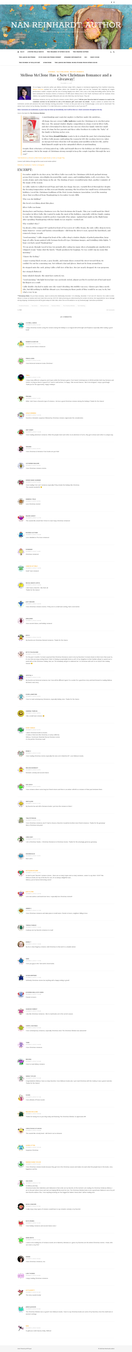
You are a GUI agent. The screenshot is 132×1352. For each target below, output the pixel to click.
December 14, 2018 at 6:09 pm (33, 448)
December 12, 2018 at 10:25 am (33, 1078)
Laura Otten (30, 1145)
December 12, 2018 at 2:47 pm (33, 839)
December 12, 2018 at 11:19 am (33, 960)
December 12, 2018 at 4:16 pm (33, 753)
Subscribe (47, 62)
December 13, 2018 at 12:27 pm (33, 518)
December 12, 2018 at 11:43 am (33, 944)
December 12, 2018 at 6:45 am (33, 1275)
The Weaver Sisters (81, 52)
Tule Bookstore (22, 158)
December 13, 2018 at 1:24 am (33, 551)
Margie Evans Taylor (33, 1162)
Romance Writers (56, 305)
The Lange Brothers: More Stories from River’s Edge (76, 62)
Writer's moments (77, 72)
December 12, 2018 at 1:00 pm (33, 872)
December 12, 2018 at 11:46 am (33, 927)
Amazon (31, 158)
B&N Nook (38, 158)
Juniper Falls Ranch (36, 52)
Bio (86, 57)
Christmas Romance (24, 305)
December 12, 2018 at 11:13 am (33, 977)
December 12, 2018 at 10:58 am (33, 1011)
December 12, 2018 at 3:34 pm (33, 769)
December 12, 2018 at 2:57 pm (33, 820)
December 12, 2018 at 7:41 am (33, 1223)
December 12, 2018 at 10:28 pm (33, 603)
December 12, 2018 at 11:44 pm (33, 568)
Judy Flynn (29, 891)
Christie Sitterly (32, 566)
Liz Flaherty (30, 1290)
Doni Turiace (30, 728)
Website (20, 165)
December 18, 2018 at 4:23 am (33, 324)
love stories (35, 305)
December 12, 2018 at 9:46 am (33, 1164)
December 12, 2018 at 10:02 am (33, 1147)
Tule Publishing (62, 72)
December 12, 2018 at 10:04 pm (33, 620)
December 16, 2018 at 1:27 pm (33, 377)
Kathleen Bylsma (32, 870)
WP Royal (28, 1348)
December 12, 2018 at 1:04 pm (33, 855)
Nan (20, 310)
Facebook (27, 165)
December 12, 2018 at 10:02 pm (33, 637)
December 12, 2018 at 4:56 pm (33, 696)
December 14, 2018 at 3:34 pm (33, 482)
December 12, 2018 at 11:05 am (33, 994)
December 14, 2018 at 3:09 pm (33, 501)
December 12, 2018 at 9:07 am (33, 1206)
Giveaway (51, 72)
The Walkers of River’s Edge (58, 52)
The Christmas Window (69, 305)
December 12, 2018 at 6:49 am (33, 1258)
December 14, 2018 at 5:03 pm (33, 465)
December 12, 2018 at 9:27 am (33, 1183)
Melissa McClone (38, 89)
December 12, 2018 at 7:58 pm (33, 654)
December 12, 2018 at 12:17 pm (33, 910)
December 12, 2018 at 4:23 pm (33, 729)
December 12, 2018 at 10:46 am (33, 1044)
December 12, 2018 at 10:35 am (33, 1061)
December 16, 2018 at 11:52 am (33, 432)
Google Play (61, 158)
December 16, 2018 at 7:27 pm (33, 343)
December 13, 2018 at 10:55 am (33, 534)
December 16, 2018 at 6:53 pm (33, 360)
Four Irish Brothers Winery (50, 57)
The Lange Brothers (27, 57)
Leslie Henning (31, 413)
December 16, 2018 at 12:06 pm (33, 415)
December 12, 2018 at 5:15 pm (33, 677)
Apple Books (47, 158)
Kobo (54, 158)
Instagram (41, 165)
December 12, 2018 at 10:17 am (33, 1097)
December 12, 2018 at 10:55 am (33, 1027)
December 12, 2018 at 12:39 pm (33, 893)
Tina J (28, 375)
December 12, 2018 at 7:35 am (33, 1239)
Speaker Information (72, 57)
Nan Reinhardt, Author (66, 25)
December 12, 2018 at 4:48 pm (33, 713)
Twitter (34, 165)
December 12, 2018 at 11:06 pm (33, 585)
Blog (22, 52)
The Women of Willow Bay (29, 62)
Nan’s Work (94, 57)
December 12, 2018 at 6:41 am (33, 1292)
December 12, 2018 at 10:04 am (33, 1130)
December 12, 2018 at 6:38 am (33, 1328)
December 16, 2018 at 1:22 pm (33, 398)
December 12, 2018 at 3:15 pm (33, 803)
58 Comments (110, 310)
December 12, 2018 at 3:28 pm (33, 786)
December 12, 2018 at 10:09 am (33, 1113)
